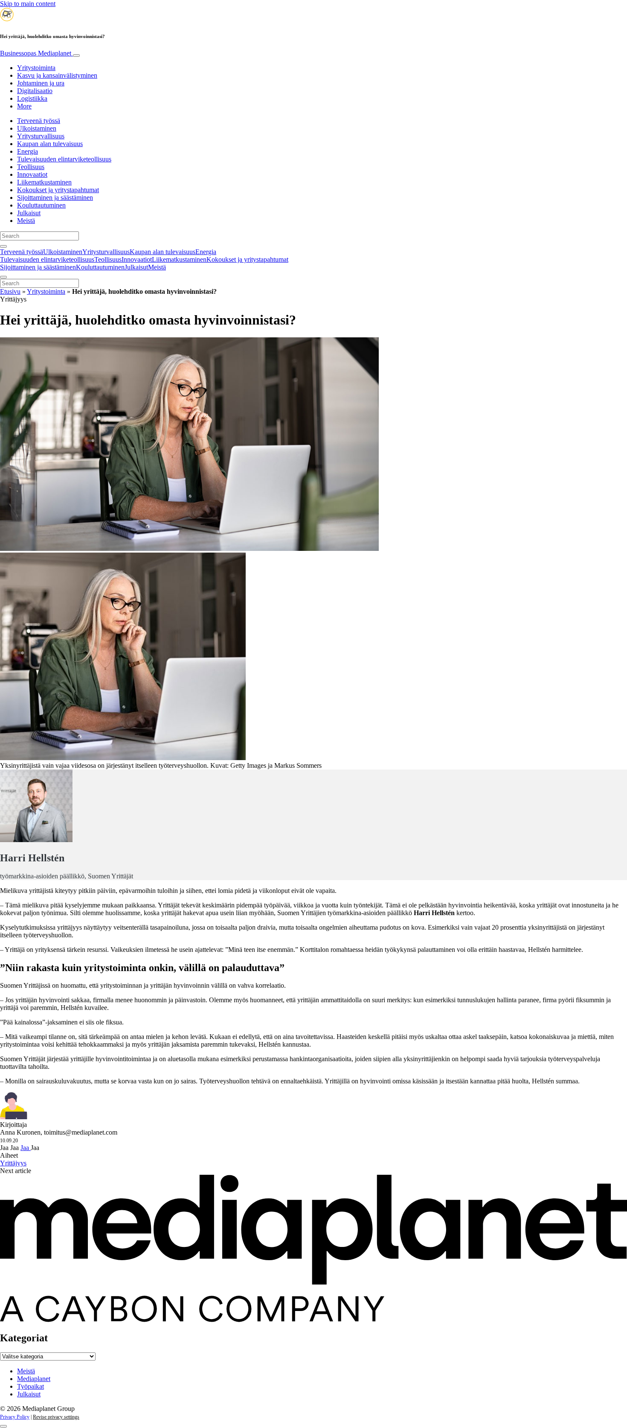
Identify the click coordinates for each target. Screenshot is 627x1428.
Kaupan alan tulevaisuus (50, 143)
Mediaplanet (33, 1378)
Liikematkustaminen (44, 182)
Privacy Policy (14, 1417)
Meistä (26, 220)
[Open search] (3, 246)
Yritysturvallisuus (40, 136)
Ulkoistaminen (36, 128)
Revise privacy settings (56, 1417)
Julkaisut (29, 213)
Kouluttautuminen (41, 205)
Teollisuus (30, 166)
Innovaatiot (32, 174)
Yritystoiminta (36, 67)
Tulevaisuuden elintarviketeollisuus (64, 159)
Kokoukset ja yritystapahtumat (58, 189)
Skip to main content (27, 3)
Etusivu (10, 291)
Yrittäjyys (13, 1163)
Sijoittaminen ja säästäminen (55, 197)
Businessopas (35, 53)
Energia (27, 151)
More (24, 106)
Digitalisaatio (34, 90)
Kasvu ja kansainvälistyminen (57, 75)
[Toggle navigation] (76, 55)
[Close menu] (3, 277)
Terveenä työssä (38, 120)
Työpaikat (30, 1386)
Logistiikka (32, 98)
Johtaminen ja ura (40, 83)
